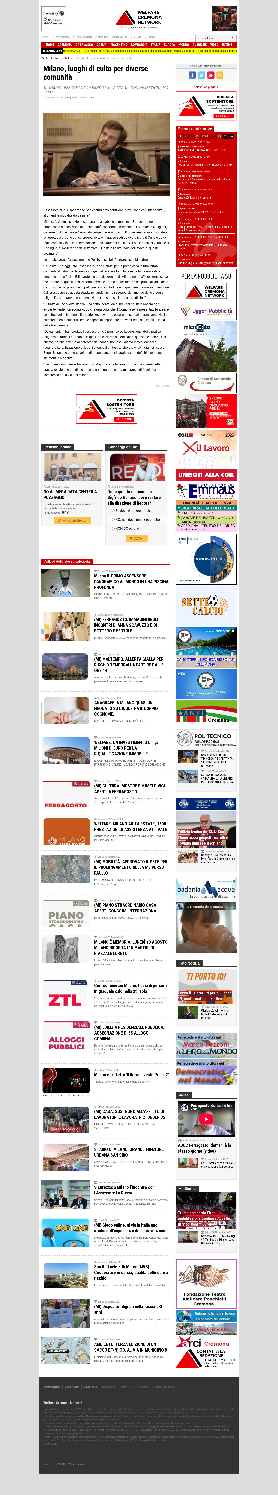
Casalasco (84, 45)
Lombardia (139, 45)
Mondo (184, 45)
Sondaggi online (122, 447)
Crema (102, 45)
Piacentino (119, 45)
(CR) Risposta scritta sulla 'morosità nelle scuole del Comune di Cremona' (198, 50)
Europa (169, 45)
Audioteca (187, 1189)
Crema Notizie (72, 1387)
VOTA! (138, 538)
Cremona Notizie (51, 1387)
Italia (155, 45)
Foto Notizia (189, 963)
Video (214, 45)
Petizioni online (57, 447)
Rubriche (200, 45)
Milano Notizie (90, 1387)
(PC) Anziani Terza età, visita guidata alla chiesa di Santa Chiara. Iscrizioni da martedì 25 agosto (97, 50)
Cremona (65, 45)
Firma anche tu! (74, 520)
